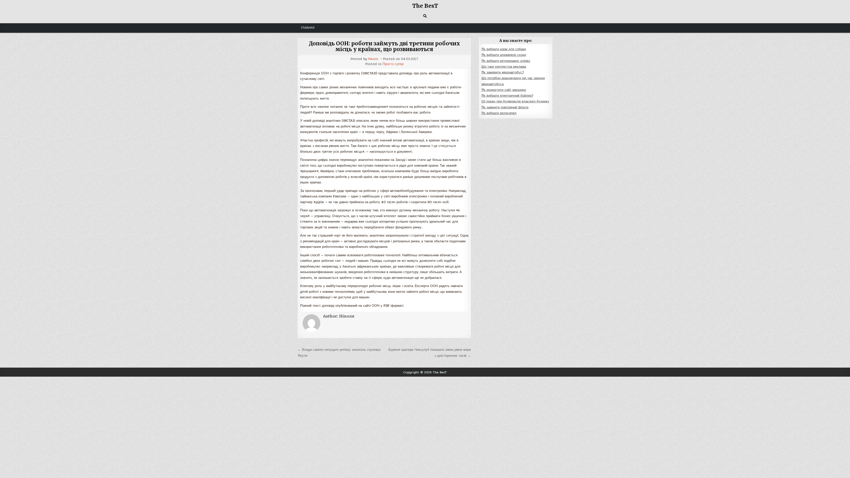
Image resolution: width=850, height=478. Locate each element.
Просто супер (393, 64)
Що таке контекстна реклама (503, 66)
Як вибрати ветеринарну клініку (505, 61)
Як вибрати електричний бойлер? (507, 95)
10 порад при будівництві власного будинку (515, 101)
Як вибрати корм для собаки (503, 49)
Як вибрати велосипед (498, 113)
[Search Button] (425, 16)
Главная (307, 28)
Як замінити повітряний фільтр (504, 107)
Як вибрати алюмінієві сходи (503, 55)
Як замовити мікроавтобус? (502, 72)
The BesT (425, 5)
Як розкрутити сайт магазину (503, 90)
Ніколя (373, 59)
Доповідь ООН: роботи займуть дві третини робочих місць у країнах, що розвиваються (384, 46)
